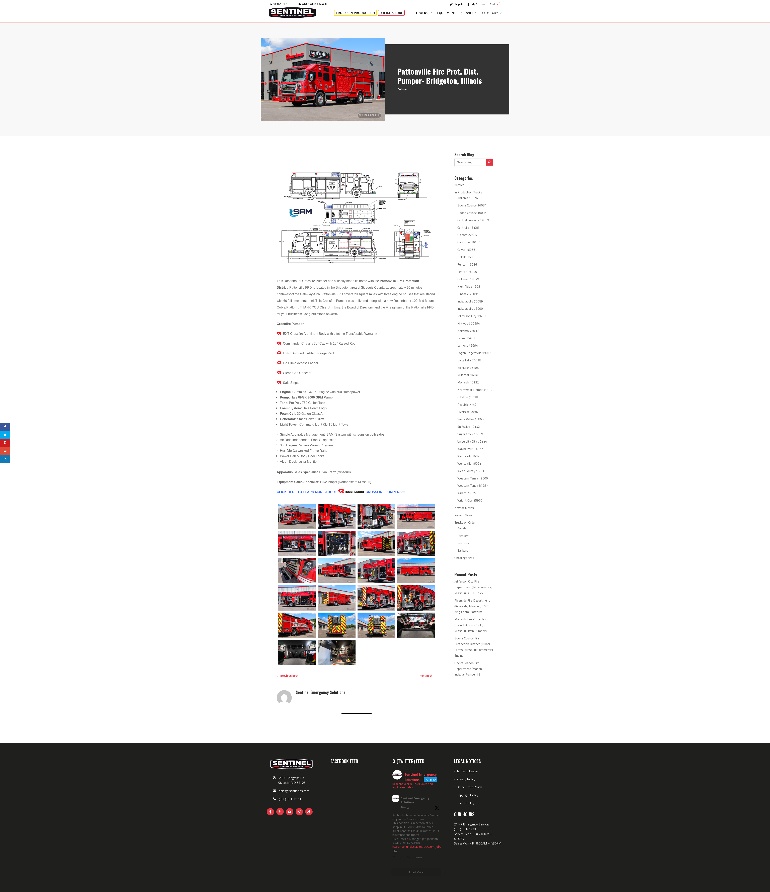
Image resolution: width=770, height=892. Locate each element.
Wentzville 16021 (469, 463)
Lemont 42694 (467, 345)
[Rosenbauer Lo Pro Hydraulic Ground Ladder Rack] (297, 625)
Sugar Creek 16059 (470, 434)
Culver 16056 (466, 249)
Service (467, 12)
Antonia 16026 (467, 197)
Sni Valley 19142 (468, 426)
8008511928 (280, 4)
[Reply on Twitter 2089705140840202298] (394, 858)
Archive (402, 89)
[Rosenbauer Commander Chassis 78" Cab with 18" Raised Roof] (297, 516)
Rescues (463, 543)
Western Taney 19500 (472, 478)
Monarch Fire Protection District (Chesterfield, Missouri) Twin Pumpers (470, 625)
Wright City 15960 (469, 500)
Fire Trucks (418, 12)
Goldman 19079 (468, 279)
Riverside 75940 (468, 411)
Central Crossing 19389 (473, 220)
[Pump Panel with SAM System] (337, 543)
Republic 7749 (466, 404)
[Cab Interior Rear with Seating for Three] (297, 652)
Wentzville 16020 (469, 456)
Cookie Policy (465, 803)
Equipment (446, 12)
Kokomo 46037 (468, 330)
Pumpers (463, 535)
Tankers (462, 550)
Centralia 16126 (468, 227)
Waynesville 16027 (470, 448)
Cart (492, 4)
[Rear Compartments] (376, 625)
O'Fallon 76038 (467, 397)
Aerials (461, 528)
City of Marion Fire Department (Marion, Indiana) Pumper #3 (468, 668)
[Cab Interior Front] (416, 625)
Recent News (463, 515)
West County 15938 (471, 470)
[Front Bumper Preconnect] (297, 570)
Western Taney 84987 (472, 485)
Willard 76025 (466, 492)
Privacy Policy (466, 779)
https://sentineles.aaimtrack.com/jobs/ (417, 847)
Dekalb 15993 (466, 257)
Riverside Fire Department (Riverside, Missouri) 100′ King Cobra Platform (472, 606)
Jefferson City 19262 (471, 316)
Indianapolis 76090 (470, 308)
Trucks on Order (465, 522)
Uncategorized (464, 557)
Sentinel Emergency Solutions (415, 800)
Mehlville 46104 (468, 367)
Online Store (391, 12)
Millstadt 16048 (468, 374)
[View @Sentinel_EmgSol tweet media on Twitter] (395, 851)
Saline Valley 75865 (470, 419)
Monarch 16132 (468, 382)
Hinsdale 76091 (468, 293)
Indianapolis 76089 (470, 301)
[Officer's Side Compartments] (376, 570)
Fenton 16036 (467, 264)
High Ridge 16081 (469, 286)
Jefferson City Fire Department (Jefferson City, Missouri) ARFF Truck (473, 587)
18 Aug (405, 807)
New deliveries (464, 507)
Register (460, 4)
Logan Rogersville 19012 (474, 352)
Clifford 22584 (467, 234)
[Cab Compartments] (337, 652)
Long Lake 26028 (469, 360)
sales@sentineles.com (314, 3)
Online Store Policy (469, 787)
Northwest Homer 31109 (474, 389)
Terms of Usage (467, 771)
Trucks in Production (355, 12)
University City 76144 (472, 441)
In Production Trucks (468, 192)
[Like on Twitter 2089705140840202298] (409, 858)
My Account (478, 4)
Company (490, 12)
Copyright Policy (467, 795)
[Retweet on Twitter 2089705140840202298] (402, 858)
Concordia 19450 (468, 242)
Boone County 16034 (471, 205)
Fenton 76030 (467, 271)
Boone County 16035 (471, 212)
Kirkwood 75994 (468, 323)
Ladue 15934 (466, 338)
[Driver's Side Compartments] (337, 516)
